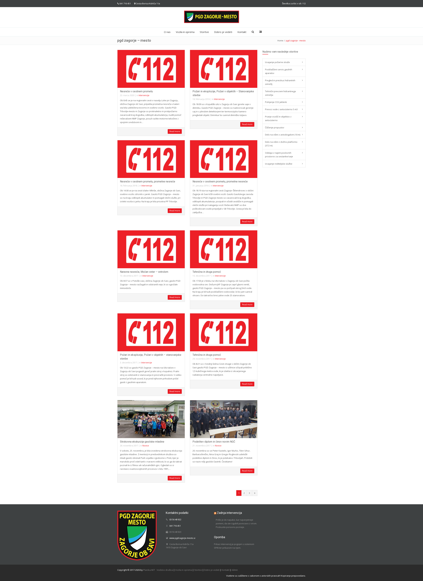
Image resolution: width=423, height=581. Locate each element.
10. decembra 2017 (201, 275)
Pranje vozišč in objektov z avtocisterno (278, 118)
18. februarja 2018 (201, 99)
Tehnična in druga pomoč (206, 271)
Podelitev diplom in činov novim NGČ (213, 441)
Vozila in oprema (185, 32)
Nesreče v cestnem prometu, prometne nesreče (147, 181)
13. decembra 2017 (129, 275)
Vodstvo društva (165, 569)
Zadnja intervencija (229, 513)
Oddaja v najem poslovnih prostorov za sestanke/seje (279, 154)
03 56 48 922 (175, 519)
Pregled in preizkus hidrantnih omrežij (280, 82)
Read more (175, 131)
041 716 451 (125, 3)
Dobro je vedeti (223, 32)
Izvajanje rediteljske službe (278, 163)
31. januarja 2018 (200, 185)
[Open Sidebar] (260, 32)
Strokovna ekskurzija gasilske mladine (142, 441)
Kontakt (241, 32)
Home (280, 40)
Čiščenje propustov (274, 127)
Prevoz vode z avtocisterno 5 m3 (281, 109)
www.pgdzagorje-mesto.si (182, 538)
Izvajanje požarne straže (277, 62)
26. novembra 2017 (129, 445)
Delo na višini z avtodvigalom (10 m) (282, 134)
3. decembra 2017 (128, 362)
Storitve (204, 32)
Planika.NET (149, 569)
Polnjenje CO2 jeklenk (276, 102)
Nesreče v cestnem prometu (136, 91)
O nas (167, 32)
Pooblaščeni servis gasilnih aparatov (278, 71)
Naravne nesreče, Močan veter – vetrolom (144, 271)
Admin (234, 569)
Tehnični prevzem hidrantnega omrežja (280, 93)
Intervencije (144, 95)
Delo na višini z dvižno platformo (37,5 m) (281, 143)
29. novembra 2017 (201, 358)
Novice (145, 445)
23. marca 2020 (127, 95)
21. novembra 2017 (201, 445)
